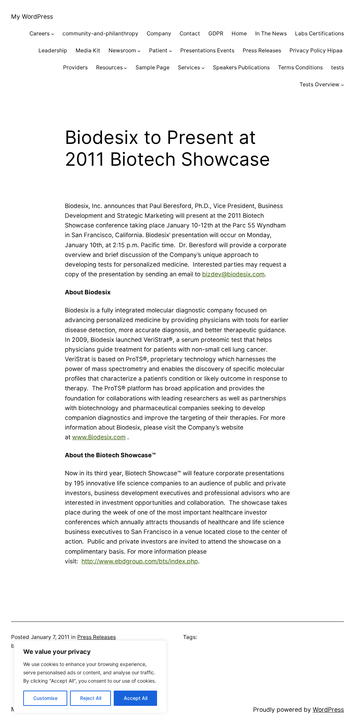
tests (337, 67)
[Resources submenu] (125, 67)
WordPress (328, 709)
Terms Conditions (300, 67)
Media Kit (88, 50)
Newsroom (122, 50)
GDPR (215, 33)
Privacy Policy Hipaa (316, 50)
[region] (90, 676)
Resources (109, 67)
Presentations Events (207, 50)
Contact (190, 33)
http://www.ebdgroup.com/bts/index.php (139, 561)
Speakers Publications (241, 67)
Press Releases (262, 50)
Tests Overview (319, 84)
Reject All (90, 698)
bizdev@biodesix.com (233, 274)
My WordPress (32, 16)
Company (159, 33)
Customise (45, 698)
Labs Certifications (319, 33)
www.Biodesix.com (98, 437)
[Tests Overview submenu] (342, 84)
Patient (158, 50)
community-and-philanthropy (100, 33)
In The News (271, 33)
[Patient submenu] (170, 50)
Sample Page (153, 67)
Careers (39, 33)
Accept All (135, 698)
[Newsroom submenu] (138, 50)
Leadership (52, 50)
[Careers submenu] (52, 33)
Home (239, 33)
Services (189, 67)
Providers (75, 67)
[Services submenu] (203, 67)
